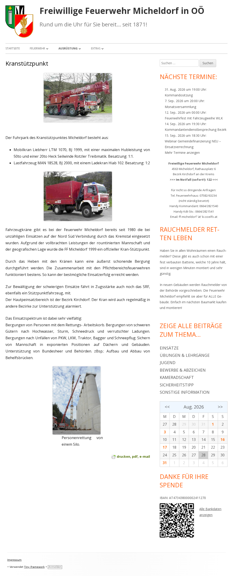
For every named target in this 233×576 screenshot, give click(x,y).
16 (222, 439)
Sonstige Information (185, 392)
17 (165, 447)
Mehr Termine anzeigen (182, 152)
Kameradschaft (177, 377)
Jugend (167, 362)
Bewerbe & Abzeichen (183, 370)
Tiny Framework (34, 567)
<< (167, 407)
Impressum (14, 559)
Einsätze (169, 348)
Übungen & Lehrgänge (185, 355)
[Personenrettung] (77, 400)
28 (174, 424)
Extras (95, 48)
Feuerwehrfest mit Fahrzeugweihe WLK (194, 118)
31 (165, 462)
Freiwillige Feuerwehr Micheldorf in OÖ (122, 10)
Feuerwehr (37, 48)
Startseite (12, 48)
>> (220, 407)
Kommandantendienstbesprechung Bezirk (195, 129)
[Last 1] (77, 196)
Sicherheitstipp (177, 385)
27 (165, 424)
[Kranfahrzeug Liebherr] (77, 98)
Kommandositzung (179, 95)
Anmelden (54, 567)
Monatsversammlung (180, 107)
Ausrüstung (68, 48)
